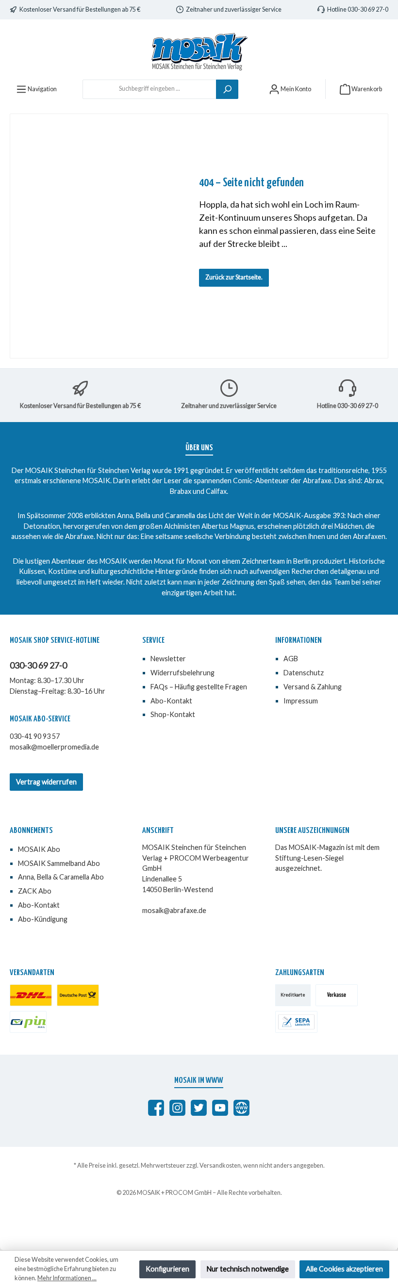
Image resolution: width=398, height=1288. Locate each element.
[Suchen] (227, 89)
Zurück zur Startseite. (234, 277)
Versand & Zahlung (312, 687)
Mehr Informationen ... (67, 1278)
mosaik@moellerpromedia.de (54, 747)
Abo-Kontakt (171, 701)
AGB (290, 658)
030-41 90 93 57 (35, 736)
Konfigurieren (167, 1269)
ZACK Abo (34, 891)
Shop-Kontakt (172, 714)
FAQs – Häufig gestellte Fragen (198, 687)
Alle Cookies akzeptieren (344, 1269)
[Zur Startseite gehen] (199, 51)
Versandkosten (220, 1165)
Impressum (300, 701)
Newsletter (168, 658)
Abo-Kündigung (42, 919)
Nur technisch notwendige (248, 1269)
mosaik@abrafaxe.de (174, 910)
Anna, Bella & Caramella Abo (61, 877)
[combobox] (149, 89)
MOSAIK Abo (39, 849)
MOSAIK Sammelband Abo (59, 863)
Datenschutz (303, 672)
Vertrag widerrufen (46, 782)
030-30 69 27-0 (38, 665)
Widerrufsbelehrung (182, 672)
